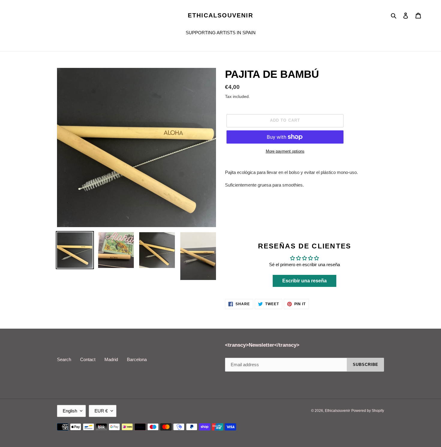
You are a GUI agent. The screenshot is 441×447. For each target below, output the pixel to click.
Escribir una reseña (304, 280)
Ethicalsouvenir (220, 15)
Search (64, 359)
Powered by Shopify (367, 411)
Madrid (111, 359)
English (70, 410)
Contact (87, 359)
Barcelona (137, 359)
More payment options (285, 151)
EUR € (101, 410)
